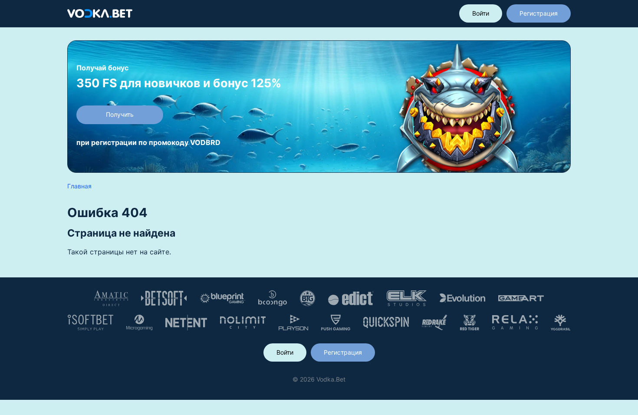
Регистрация (539, 13)
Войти (480, 13)
